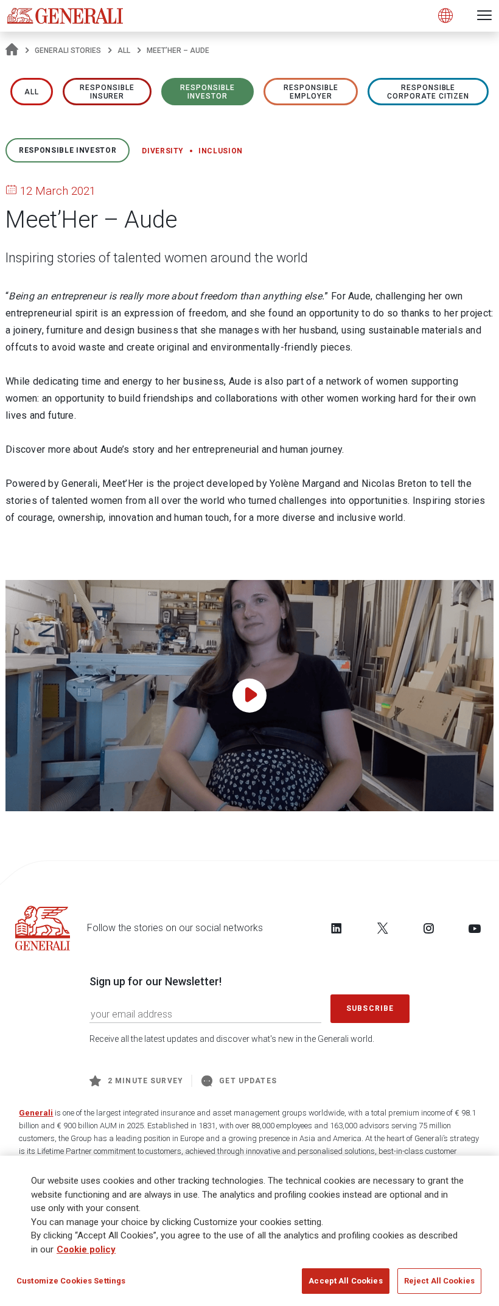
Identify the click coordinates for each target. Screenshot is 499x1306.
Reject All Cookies (439, 1280)
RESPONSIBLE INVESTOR (207, 91)
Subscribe (370, 1008)
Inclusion (220, 151)
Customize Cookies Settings (70, 1280)
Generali (36, 1112)
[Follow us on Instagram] (428, 928)
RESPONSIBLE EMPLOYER (311, 91)
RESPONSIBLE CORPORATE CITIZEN (428, 91)
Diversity (163, 151)
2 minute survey (145, 1081)
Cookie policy (86, 1249)
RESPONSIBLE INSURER (107, 91)
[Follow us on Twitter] (383, 928)
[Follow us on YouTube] (475, 928)
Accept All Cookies (345, 1280)
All (123, 50)
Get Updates (248, 1081)
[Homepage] (11, 50)
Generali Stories (68, 50)
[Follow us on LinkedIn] (336, 928)
